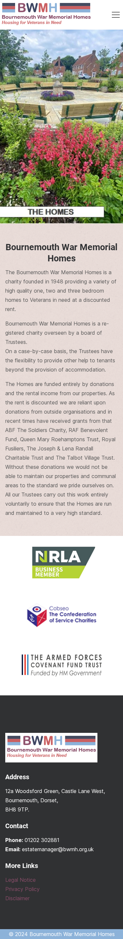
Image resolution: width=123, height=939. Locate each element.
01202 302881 (42, 840)
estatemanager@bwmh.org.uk (58, 849)
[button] (116, 15)
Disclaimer (17, 898)
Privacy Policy (22, 889)
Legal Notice (20, 880)
